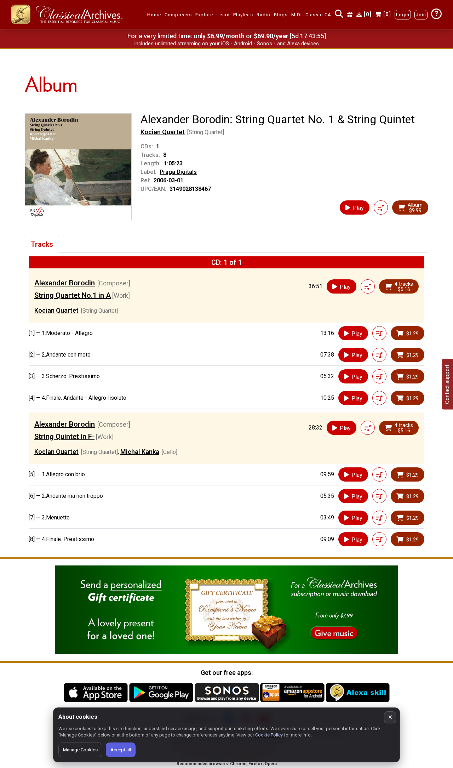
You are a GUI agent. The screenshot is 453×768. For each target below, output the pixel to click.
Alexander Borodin (64, 283)
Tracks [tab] (42, 244)
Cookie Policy (269, 735)
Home (154, 14)
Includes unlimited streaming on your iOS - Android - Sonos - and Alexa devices (226, 43)
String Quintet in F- (64, 436)
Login (402, 14)
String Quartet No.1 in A (72, 295)
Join (421, 14)
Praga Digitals (178, 172)
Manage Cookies (80, 749)
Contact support (447, 384)
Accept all (120, 749)
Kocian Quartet (163, 132)
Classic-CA (318, 14)
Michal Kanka (139, 451)
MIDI (296, 14)
